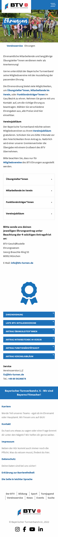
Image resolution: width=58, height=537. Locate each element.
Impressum (8, 441)
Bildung (22, 493)
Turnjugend (47, 493)
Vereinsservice (15, 45)
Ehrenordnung (14, 314)
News (30, 497)
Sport (34, 493)
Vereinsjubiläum (42, 130)
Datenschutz (8, 459)
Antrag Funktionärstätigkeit (22, 347)
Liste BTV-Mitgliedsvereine (21, 322)
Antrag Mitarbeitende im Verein (24, 339)
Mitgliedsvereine (12, 162)
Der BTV (10, 493)
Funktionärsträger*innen (31, 94)
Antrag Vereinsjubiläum (19, 356)
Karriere (6, 406)
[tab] (29, 179)
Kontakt (6, 424)
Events (40, 497)
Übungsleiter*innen (18, 90)
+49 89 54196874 (17, 378)
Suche (51, 497)
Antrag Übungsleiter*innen (21, 331)
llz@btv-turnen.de (13, 374)
